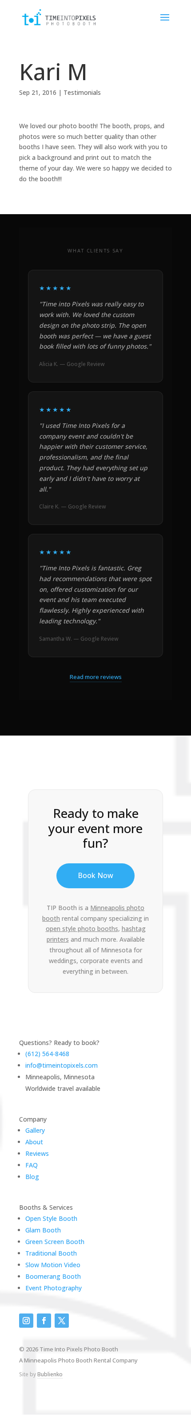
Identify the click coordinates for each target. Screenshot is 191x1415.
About (34, 1142)
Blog (32, 1176)
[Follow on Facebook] (44, 1320)
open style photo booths (82, 928)
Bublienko (50, 1374)
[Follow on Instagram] (26, 1320)
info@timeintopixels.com (61, 1065)
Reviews (37, 1153)
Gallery (35, 1130)
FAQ (31, 1165)
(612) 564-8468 (47, 1053)
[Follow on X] (62, 1320)
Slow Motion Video (52, 1264)
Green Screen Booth (54, 1241)
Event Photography (53, 1288)
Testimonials (82, 92)
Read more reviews (96, 677)
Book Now (95, 875)
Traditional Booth (51, 1253)
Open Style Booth (51, 1218)
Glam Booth (43, 1230)
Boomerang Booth (53, 1276)
